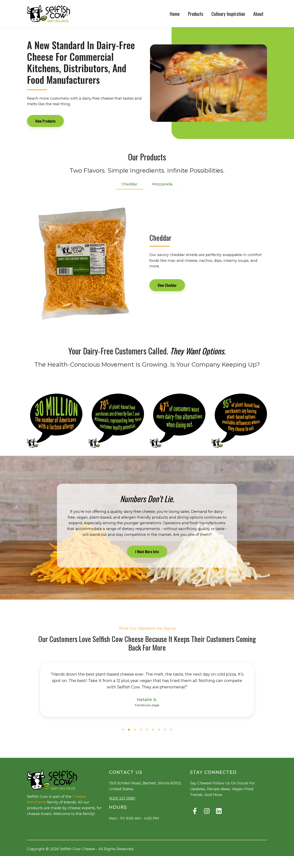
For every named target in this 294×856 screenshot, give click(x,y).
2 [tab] (129, 730)
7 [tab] (159, 730)
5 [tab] (147, 730)
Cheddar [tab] (129, 184)
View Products (45, 121)
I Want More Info (147, 551)
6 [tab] (153, 730)
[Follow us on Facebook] (195, 811)
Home (175, 13)
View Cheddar (167, 285)
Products (195, 13)
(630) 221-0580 (122, 798)
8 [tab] (165, 730)
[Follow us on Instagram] (207, 811)
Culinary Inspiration (228, 13)
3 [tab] (135, 730)
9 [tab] (171, 730)
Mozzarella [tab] (162, 184)
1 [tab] (123, 730)
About (258, 13)
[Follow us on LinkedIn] (219, 811)
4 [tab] (141, 730)
